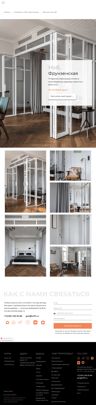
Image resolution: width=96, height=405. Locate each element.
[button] (62, 96)
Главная (7, 12)
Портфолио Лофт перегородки (26, 12)
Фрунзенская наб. (50, 12)
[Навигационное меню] (3, 3)
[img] (13, 322)
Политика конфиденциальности (14, 398)
